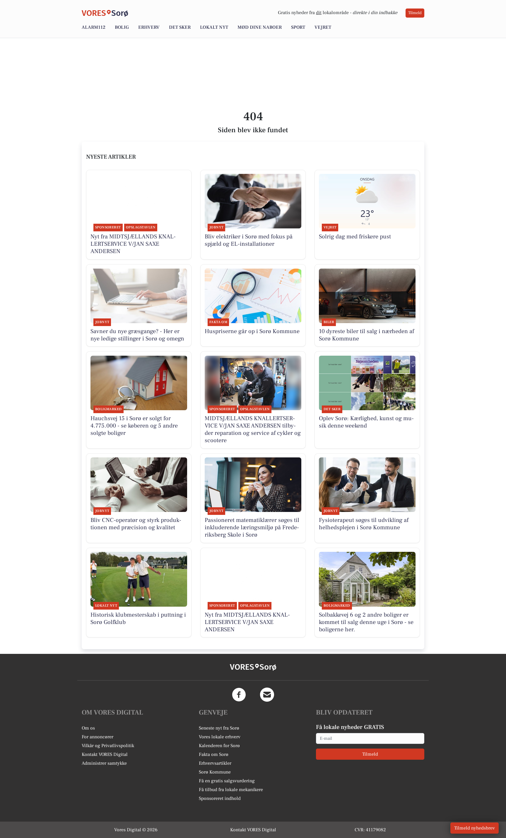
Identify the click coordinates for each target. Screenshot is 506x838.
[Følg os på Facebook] (239, 695)
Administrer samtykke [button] (104, 763)
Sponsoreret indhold (220, 798)
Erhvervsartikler (215, 763)
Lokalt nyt (214, 27)
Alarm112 (93, 27)
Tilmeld (415, 13)
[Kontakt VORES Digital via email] (267, 695)
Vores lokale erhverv (219, 737)
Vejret (322, 27)
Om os (88, 728)
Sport (298, 27)
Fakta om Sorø (213, 754)
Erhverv (149, 27)
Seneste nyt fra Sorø (219, 728)
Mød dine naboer (259, 27)
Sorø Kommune (215, 772)
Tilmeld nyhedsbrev (474, 828)
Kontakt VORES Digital (105, 754)
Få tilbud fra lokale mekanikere (231, 790)
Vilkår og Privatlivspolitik (108, 746)
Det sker (180, 27)
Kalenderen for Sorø (219, 746)
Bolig (122, 27)
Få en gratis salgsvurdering (227, 781)
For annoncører (97, 737)
